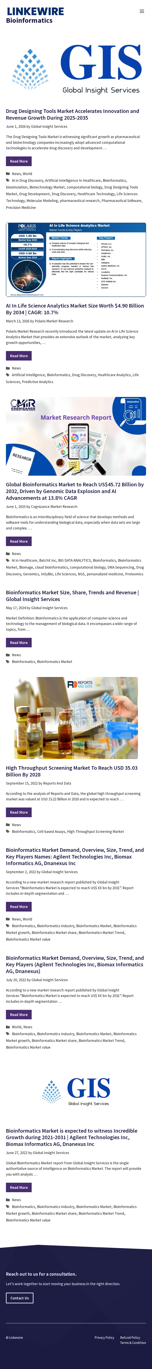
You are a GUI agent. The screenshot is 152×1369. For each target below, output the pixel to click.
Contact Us (19, 1298)
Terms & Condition (133, 1343)
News (16, 173)
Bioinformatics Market (54, 661)
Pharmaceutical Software (121, 200)
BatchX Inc (47, 560)
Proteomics (134, 574)
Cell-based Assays (51, 831)
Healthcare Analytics (114, 374)
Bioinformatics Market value (28, 939)
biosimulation (17, 187)
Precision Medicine (21, 207)
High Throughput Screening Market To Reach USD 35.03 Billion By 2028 (72, 771)
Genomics (31, 574)
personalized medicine (105, 574)
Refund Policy (130, 1337)
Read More (19, 161)
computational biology (84, 187)
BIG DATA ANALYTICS (74, 560)
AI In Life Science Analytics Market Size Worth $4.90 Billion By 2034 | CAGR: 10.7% (75, 309)
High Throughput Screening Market (95, 831)
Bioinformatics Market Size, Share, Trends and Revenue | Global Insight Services (72, 596)
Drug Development (34, 193)
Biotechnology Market (47, 187)
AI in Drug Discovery (27, 180)
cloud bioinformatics (51, 567)
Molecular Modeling (42, 200)
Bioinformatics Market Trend (101, 932)
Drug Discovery (63, 193)
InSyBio (47, 574)
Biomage (26, 567)
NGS (81, 574)
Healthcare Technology (96, 193)
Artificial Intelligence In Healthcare (73, 180)
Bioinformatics (114, 180)
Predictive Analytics (37, 381)
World (27, 173)
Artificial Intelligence (28, 374)
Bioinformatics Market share (54, 932)
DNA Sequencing (120, 567)
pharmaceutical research (80, 200)
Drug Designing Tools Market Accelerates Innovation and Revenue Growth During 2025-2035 (72, 114)
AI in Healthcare (24, 560)
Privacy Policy (104, 1337)
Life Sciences (65, 574)
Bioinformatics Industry (55, 925)
